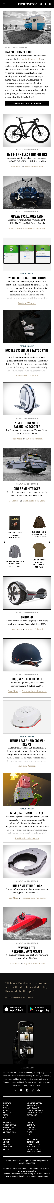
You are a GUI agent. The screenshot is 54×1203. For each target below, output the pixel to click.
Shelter (7, 1112)
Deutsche (31, 1129)
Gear (7, 47)
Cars (5, 1110)
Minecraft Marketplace (27, 813)
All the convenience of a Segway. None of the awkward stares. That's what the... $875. (27, 622)
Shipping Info (9, 1132)
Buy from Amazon (34, 438)
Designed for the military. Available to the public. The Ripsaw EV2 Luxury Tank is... (27, 221)
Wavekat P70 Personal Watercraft (27, 949)
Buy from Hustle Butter (27, 375)
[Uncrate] (27, 4)
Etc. (5, 1117)
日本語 (29, 1132)
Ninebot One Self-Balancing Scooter (27, 425)
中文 (28, 1134)
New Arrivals (33, 1105)
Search (41, 4)
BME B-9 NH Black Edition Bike (27, 154)
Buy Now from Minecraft (27, 838)
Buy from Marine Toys (34, 963)
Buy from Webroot (27, 303)
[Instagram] (33, 1090)
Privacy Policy (34, 1144)
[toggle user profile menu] (45, 4)
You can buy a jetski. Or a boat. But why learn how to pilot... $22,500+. (27, 956)
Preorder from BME (34, 166)
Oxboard (27, 617)
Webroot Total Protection (27, 278)
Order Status (9, 1125)
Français (31, 1127)
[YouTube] (21, 1090)
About (6, 1142)
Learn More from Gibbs (34, 500)
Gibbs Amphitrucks (27, 488)
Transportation (19, 47)
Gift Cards (32, 1115)
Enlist (6, 1149)
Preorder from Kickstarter (34, 691)
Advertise (8, 1144)
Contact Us (8, 1127)
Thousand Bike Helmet (27, 679)
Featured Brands (35, 1110)
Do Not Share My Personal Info (35, 1150)
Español (31, 1125)
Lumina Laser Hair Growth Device (27, 742)
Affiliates (7, 1147)
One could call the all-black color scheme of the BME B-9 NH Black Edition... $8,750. (27, 160)
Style (6, 1108)
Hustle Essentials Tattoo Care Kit (27, 352)
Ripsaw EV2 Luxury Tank (27, 216)
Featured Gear (27, 273)
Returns (7, 1129)
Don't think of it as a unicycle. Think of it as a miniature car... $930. (27, 432)
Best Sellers (33, 1108)
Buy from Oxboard (34, 629)
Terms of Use (33, 1142)
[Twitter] (15, 1090)
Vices (5, 1115)
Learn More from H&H (34, 228)
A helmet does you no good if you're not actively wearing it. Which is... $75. (27, 684)
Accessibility (33, 1147)
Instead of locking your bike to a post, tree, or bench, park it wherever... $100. (27, 891)
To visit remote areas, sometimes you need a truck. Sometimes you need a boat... (27, 494)
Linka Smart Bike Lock (27, 885)
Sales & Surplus (35, 1112)
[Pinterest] (38, 1090)
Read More (15, 166)
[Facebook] (27, 1090)
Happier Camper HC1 (19, 52)
